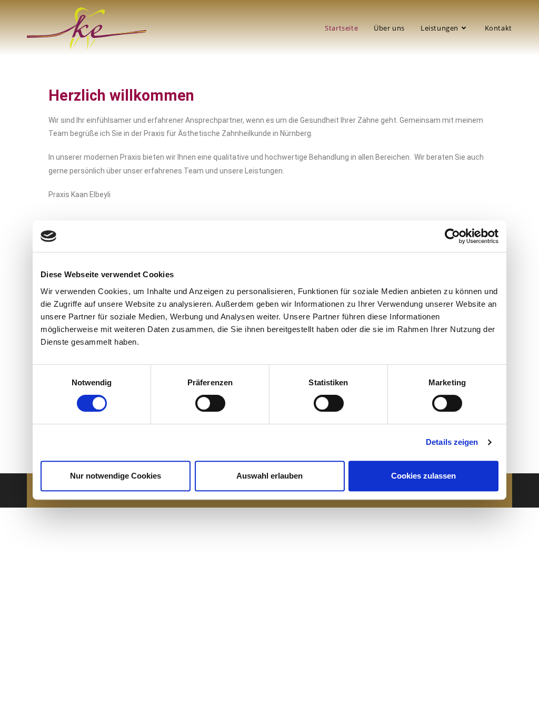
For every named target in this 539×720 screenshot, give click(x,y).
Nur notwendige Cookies (115, 475)
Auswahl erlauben (269, 475)
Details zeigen (452, 441)
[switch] (210, 403)
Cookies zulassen (423, 475)
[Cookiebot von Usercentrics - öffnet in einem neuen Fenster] (452, 236)
